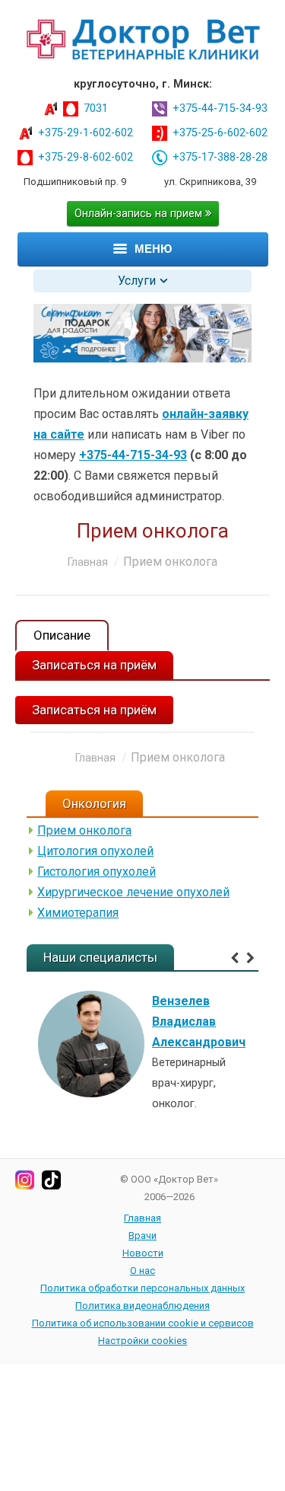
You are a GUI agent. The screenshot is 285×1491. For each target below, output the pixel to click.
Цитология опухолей (95, 851)
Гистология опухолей (96, 871)
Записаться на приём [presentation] (94, 664)
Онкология (94, 803)
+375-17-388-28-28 (220, 157)
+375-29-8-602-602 (85, 157)
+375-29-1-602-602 (85, 132)
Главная (88, 562)
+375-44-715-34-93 (220, 108)
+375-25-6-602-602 (220, 132)
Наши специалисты (100, 957)
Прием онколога (84, 830)
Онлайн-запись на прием (139, 213)
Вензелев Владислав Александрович (198, 1021)
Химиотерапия (78, 912)
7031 (96, 108)
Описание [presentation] (61, 635)
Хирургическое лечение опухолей (133, 892)
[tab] (62, 635)
